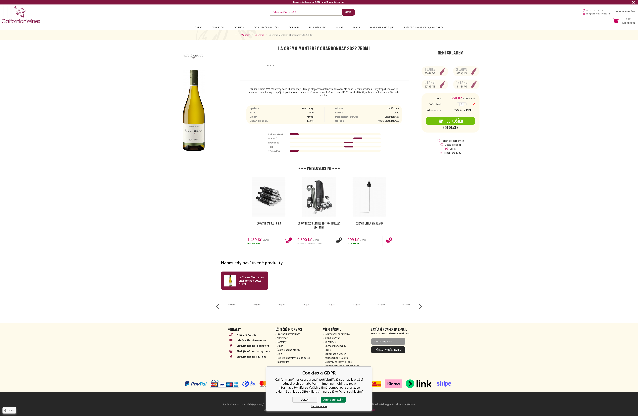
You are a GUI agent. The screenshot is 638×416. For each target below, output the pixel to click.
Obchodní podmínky (335, 345)
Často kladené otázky (288, 349)
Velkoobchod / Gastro (336, 357)
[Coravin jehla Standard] (369, 197)
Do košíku (454, 121)
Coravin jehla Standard (369, 223)
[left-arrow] (217, 306)
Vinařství (218, 27)
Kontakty (281, 341)
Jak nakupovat (332, 337)
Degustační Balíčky (266, 27)
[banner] (21, 14)
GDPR (327, 349)
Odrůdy (239, 27)
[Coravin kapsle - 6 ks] (269, 197)
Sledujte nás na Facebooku (253, 345)
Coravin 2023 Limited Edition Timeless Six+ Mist (319, 225)
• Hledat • (348, 12)
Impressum (283, 361)
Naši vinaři (282, 337)
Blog (356, 27)
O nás (339, 27)
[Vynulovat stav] (474, 104)
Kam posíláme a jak (382, 27)
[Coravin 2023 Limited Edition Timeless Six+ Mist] (319, 197)
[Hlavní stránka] (237, 35)
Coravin (294, 27)
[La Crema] (232, 305)
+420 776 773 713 (594, 10)
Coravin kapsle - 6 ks (269, 223)
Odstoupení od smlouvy (337, 333)
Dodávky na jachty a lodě (338, 361)
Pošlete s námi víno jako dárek (423, 27)
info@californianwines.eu (598, 13)
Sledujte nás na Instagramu (253, 351)
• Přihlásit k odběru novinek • (388, 349)
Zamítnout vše (319, 406)
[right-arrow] (420, 306)
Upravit (305, 399)
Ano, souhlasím (333, 399)
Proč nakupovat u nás (288, 333)
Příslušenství (317, 27)
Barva (198, 27)
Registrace (330, 341)
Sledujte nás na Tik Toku (251, 356)
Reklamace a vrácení (335, 353)
